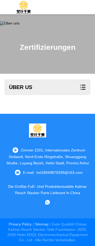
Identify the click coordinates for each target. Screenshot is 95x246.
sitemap (42, 224)
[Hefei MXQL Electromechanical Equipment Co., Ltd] (23, 7)
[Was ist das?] (47, 202)
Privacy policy (20, 224)
